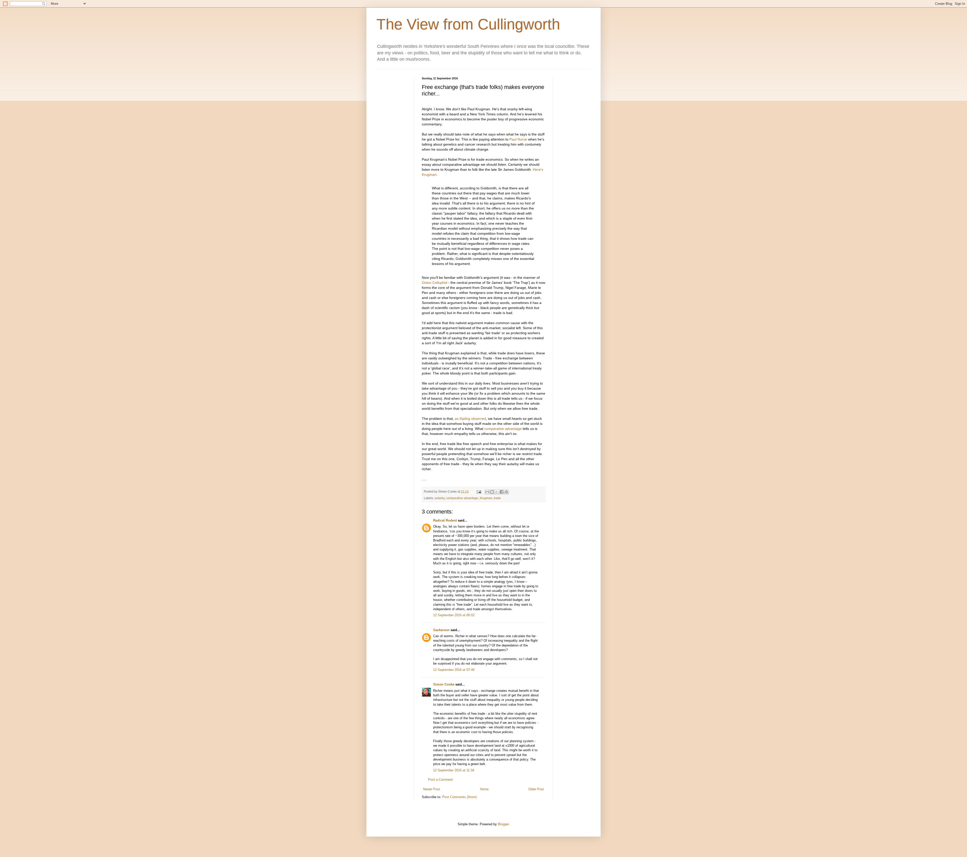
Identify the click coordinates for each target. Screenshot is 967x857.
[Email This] (487, 491)
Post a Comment (440, 779)
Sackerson (441, 630)
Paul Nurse (518, 139)
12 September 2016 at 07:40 (453, 670)
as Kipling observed (470, 419)
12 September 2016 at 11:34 (453, 770)
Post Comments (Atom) (459, 797)
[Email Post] (478, 491)
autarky (439, 498)
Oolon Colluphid (434, 283)
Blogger (503, 824)
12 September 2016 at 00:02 (453, 615)
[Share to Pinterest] (506, 491)
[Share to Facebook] (501, 491)
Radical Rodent (445, 520)
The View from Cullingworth (468, 24)
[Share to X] (496, 491)
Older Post (536, 789)
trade (497, 498)
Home (484, 789)
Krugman (486, 498)
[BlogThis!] (492, 491)
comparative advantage (503, 429)
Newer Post (431, 789)
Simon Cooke (443, 684)
